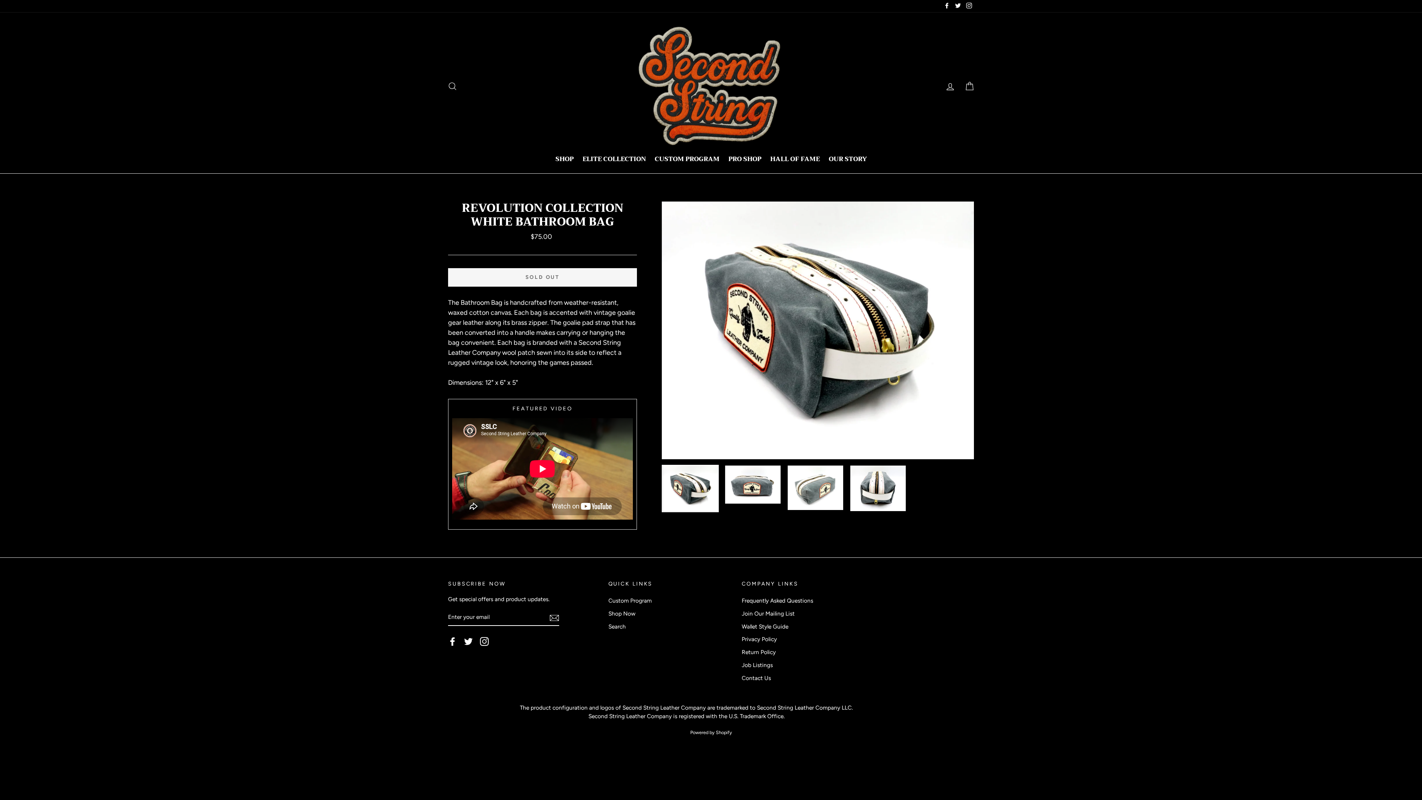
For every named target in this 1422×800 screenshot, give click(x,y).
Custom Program (687, 159)
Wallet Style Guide (765, 626)
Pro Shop (744, 159)
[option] (818, 330)
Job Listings (757, 665)
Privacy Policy (759, 639)
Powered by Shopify (711, 732)
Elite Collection (614, 159)
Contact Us (756, 677)
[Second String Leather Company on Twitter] (468, 641)
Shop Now (621, 613)
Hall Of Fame (795, 159)
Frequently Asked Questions (777, 600)
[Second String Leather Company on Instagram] (484, 641)
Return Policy (759, 652)
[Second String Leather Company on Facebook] (452, 641)
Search (617, 626)
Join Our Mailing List (768, 613)
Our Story (848, 159)
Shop (564, 159)
